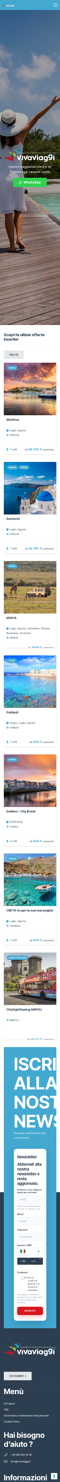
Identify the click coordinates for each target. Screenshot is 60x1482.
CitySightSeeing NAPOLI (24, 1009)
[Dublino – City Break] (30, 780)
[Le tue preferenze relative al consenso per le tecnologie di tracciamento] (54, 1476)
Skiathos (12, 419)
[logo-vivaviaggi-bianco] (8, 5)
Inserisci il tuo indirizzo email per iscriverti (29, 1191)
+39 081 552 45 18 (21, 1454)
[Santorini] (30, 488)
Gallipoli (12, 712)
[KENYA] (30, 587)
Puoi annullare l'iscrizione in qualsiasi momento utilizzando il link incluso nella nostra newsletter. (29, 1299)
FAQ (6, 1409)
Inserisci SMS (24, 1245)
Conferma (22, 1272)
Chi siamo (9, 1403)
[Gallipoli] (30, 681)
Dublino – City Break (21, 811)
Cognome (22, 1230)
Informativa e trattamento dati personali (26, 1415)
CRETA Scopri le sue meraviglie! (29, 910)
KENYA (11, 618)
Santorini (13, 518)
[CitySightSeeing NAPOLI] (30, 979)
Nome (20, 1214)
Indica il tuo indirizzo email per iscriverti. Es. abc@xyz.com (29, 1207)
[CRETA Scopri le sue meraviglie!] (30, 879)
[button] (56, 5)
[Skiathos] (30, 389)
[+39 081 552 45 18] (7, 1454)
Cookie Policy (12, 1421)
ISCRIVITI (30, 1310)
